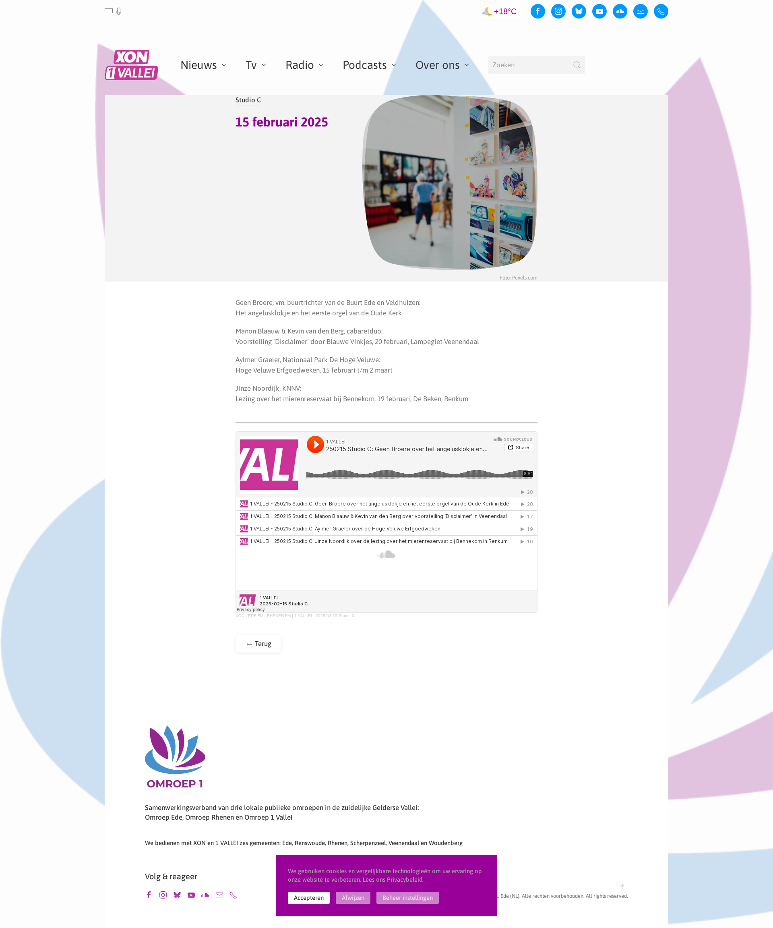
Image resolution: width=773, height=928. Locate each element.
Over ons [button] (437, 64)
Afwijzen (353, 897)
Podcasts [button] (365, 64)
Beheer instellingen (407, 897)
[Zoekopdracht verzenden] (577, 65)
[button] (114, 11)
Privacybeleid (404, 879)
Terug (262, 644)
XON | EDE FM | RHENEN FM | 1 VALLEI (274, 615)
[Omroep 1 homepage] (175, 760)
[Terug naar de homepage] (133, 65)
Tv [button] (251, 64)
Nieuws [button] (198, 64)
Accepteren (309, 897)
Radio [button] (299, 64)
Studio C (248, 100)
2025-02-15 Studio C (335, 615)
